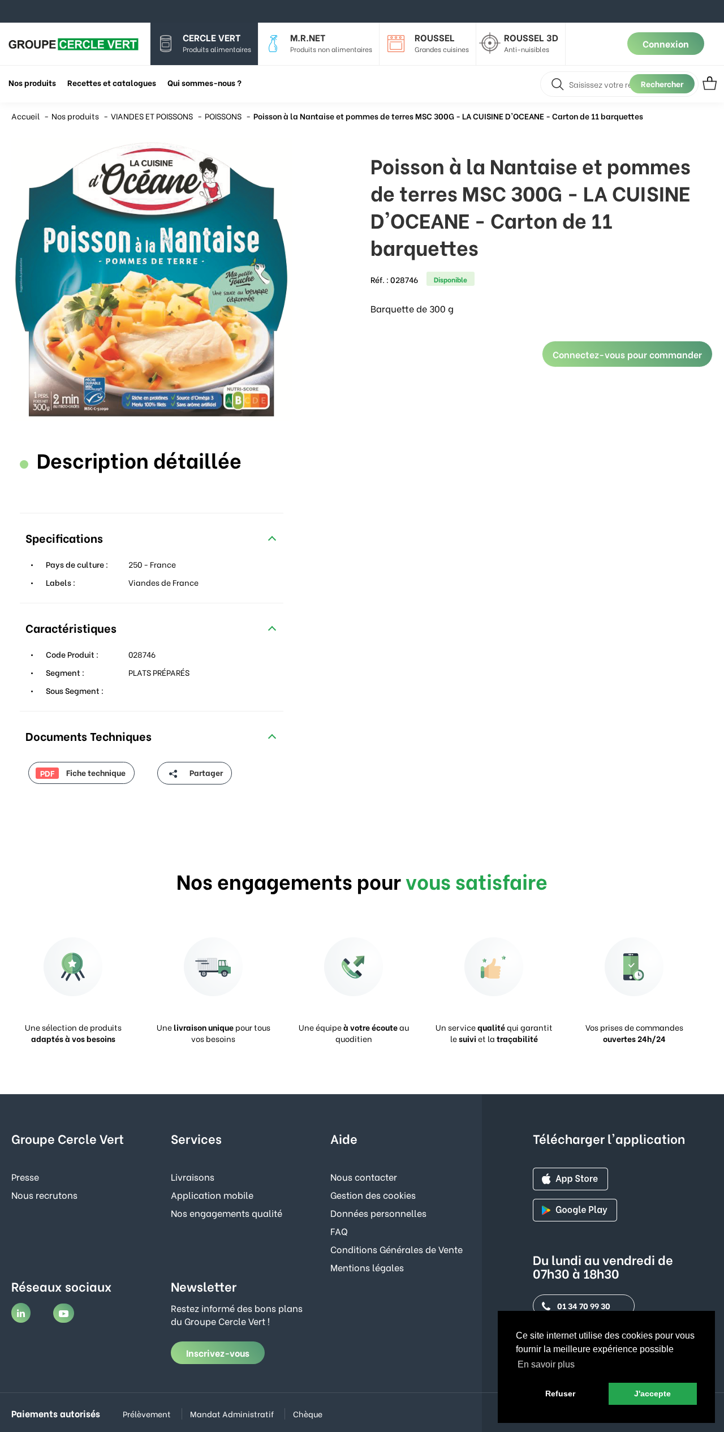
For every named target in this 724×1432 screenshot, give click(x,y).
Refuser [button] (560, 1393)
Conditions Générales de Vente (396, 1248)
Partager (205, 772)
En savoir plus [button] (546, 1364)
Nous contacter (363, 1176)
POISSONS (223, 116)
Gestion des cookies (373, 1194)
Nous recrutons (44, 1194)
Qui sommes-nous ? (204, 82)
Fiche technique (83, 772)
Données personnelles (378, 1212)
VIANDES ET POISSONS (152, 116)
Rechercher (662, 83)
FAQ (339, 1230)
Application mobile (212, 1194)
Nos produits (75, 116)
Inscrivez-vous (217, 1352)
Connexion (666, 43)
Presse (25, 1176)
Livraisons (192, 1176)
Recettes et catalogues (111, 82)
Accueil (25, 116)
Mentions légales (367, 1267)
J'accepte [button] (652, 1393)
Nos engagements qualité (226, 1212)
